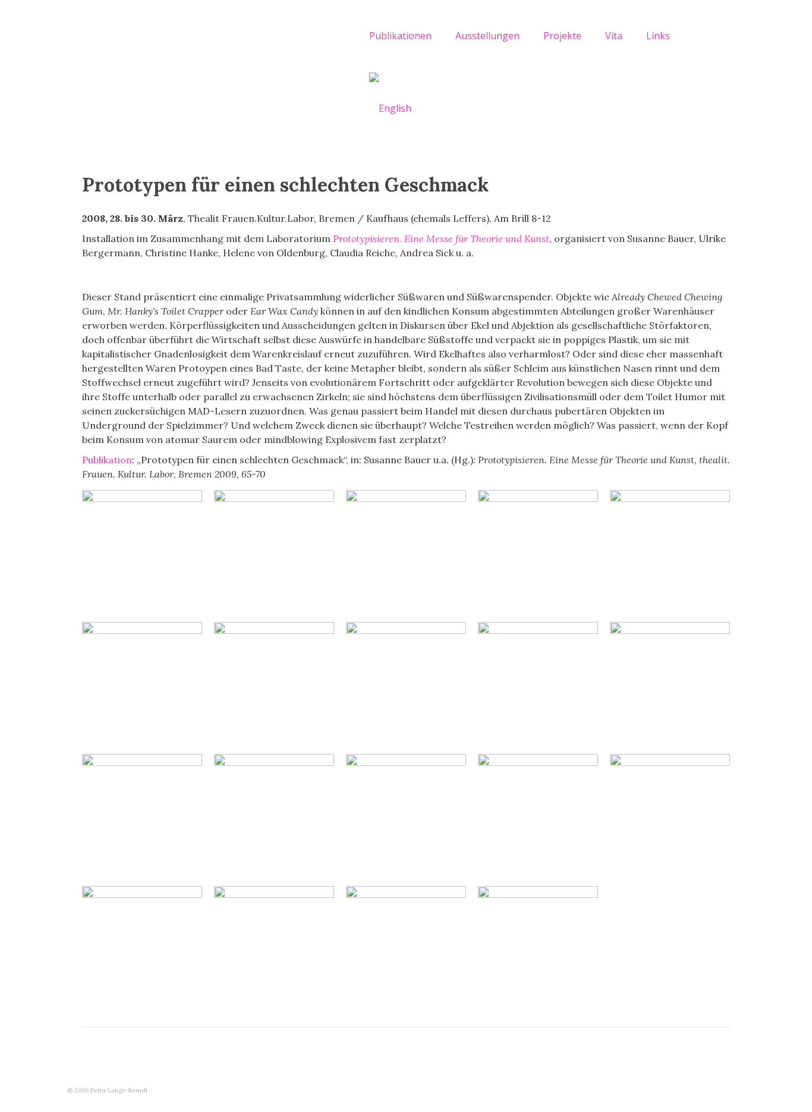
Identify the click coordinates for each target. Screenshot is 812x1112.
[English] (390, 107)
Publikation (107, 460)
